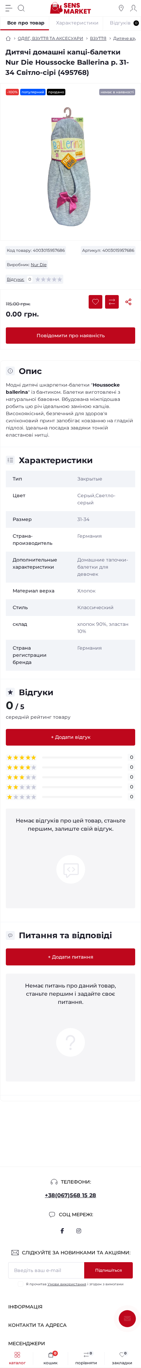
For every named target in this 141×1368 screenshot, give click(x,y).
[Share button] (128, 302)
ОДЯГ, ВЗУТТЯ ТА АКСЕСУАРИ (50, 38)
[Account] (133, 8)
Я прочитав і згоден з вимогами (75, 1284)
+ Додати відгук (70, 737)
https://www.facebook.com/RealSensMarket (62, 1231)
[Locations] (121, 8)
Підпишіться (108, 1270)
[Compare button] (112, 302)
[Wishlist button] (95, 302)
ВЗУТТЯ (98, 38)
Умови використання (67, 1284)
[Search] (21, 8)
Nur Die (39, 264)
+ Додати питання (70, 957)
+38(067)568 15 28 (70, 1195)
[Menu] (8, 8)
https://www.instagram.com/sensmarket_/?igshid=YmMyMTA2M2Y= (79, 1231)
